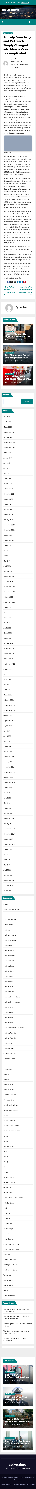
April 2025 (7, 478)
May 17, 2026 (11, 1425)
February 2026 (8, 432)
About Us (8, 1484)
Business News (8, 33)
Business (6, 930)
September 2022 (9, 602)
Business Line (8, 976)
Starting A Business (10, 1265)
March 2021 (7, 695)
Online (5, 1172)
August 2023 (7, 545)
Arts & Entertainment (10, 919)
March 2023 (7, 571)
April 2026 (7, 422)
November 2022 (9, 592)
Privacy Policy (24, 1484)
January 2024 (8, 520)
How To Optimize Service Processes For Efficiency (17, 1421)
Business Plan (8, 1017)
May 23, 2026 (11, 1380)
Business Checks (9, 935)
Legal (5, 1151)
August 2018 (7, 849)
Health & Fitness (9, 1120)
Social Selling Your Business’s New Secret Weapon (17, 379)
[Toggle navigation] (33, 21)
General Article (8, 1100)
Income (6, 1136)
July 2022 (6, 612)
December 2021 (9, 648)
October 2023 (8, 535)
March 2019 (7, 813)
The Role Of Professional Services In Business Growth (17, 1377)
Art (4, 914)
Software (6, 1254)
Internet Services (9, 1146)
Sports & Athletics (9, 1259)
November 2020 (9, 710)
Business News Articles (11, 997)
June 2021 (7, 679)
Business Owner (9, 1007)
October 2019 (8, 777)
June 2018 (7, 860)
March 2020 (7, 751)
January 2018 (8, 885)
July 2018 (6, 854)
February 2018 (8, 880)
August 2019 (7, 787)
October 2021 (8, 659)
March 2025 (7, 484)
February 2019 (8, 818)
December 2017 (9, 891)
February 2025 (8, 489)
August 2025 (7, 458)
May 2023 (6, 561)
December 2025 (9, 442)
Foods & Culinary (9, 1095)
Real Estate (7, 1223)
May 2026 (6, 417)
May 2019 (6, 803)
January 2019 (8, 824)
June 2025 (7, 468)
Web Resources (9, 1296)
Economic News (9, 1059)
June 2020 (7, 736)
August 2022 (7, 607)
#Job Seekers (15, 67)
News (5, 1167)
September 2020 (9, 721)
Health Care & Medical (11, 1126)
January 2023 (8, 581)
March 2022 (7, 633)
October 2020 (8, 715)
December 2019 (9, 767)
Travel (5, 1290)
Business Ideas (8, 945)
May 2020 (6, 741)
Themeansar (17, 1480)
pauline (15, 59)
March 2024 (7, 509)
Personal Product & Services (13, 1198)
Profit (5, 1208)
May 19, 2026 (11, 1402)
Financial (6, 1079)
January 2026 (8, 437)
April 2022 (7, 628)
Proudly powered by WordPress (11, 1477)
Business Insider (9, 956)
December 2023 (9, 525)
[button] (25, 22)
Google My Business (10, 1105)
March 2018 (7, 875)
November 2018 (9, 834)
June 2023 (7, 556)
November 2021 (9, 654)
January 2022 (8, 643)
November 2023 (9, 530)
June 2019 (7, 798)
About (5, 904)
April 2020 (7, 746)
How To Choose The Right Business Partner (18, 335)
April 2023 (7, 566)
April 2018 (7, 870)
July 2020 (6, 731)
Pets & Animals (8, 1203)
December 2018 (9, 829)
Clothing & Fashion (10, 1053)
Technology (7, 1275)
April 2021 (7, 690)
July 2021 (6, 674)
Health (5, 1115)
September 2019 (9, 782)
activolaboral (10, 10)
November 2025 (9, 447)
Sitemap (32, 1484)
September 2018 (9, 844)
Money (5, 1156)
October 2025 (8, 453)
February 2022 (8, 638)
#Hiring (26, 64)
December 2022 (9, 587)
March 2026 (7, 427)
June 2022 (7, 617)
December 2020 (9, 705)
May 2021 (6, 684)
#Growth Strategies (17, 64)
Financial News (8, 1084)
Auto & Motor (7, 925)
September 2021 (9, 664)
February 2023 (8, 576)
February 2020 (8, 757)
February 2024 (8, 514)
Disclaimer (16, 1484)
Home (3, 1484)
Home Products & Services (12, 1131)
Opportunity (7, 1187)
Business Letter (8, 966)
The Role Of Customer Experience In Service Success (17, 1443)
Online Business (9, 1177)
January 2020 (8, 762)
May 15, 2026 (11, 1447)
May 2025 (6, 473)
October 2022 (8, 597)
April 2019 (7, 808)
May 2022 (6, 623)
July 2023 (6, 551)
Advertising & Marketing (11, 909)
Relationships (8, 1229)
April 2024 (7, 504)
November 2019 (9, 772)
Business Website (9, 1033)
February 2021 (8, 700)
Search (6, 395)
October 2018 (8, 839)
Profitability (7, 1213)
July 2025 (6, 463)
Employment (7, 1069)
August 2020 (7, 726)
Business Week (8, 1043)
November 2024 (9, 494)
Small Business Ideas (11, 1244)
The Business (8, 1280)
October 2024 (8, 499)
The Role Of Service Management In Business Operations (16, 1399)
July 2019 (6, 793)
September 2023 (9, 540)
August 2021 (7, 669)
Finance (6, 1074)
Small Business (8, 1234)
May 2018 (6, 865)
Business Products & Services (14, 1028)
